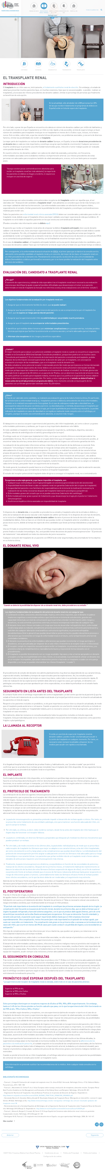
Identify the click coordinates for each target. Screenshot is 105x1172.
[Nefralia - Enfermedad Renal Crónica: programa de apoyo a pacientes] (10, 6)
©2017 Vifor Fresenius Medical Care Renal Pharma (21, 1153)
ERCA (55, 251)
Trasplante (81, 70)
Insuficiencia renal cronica (44, 11)
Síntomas (24, 70)
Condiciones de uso (52, 1153)
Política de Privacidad (71, 1153)
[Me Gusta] (101, 1124)
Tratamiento (66, 70)
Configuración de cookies (52, 1156)
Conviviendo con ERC (64, 11)
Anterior (10, 1135)
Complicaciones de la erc (54, 11)
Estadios (38, 70)
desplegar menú (52, 15)
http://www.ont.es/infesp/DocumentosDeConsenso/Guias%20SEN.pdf (60, 1108)
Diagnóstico (52, 70)
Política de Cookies (90, 1153)
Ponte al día (73, 11)
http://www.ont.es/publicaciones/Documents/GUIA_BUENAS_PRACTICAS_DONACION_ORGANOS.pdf (38, 1095)
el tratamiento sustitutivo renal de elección (60, 87)
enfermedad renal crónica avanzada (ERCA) (40, 214)
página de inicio (34, 11)
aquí (48, 223)
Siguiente (95, 1135)
